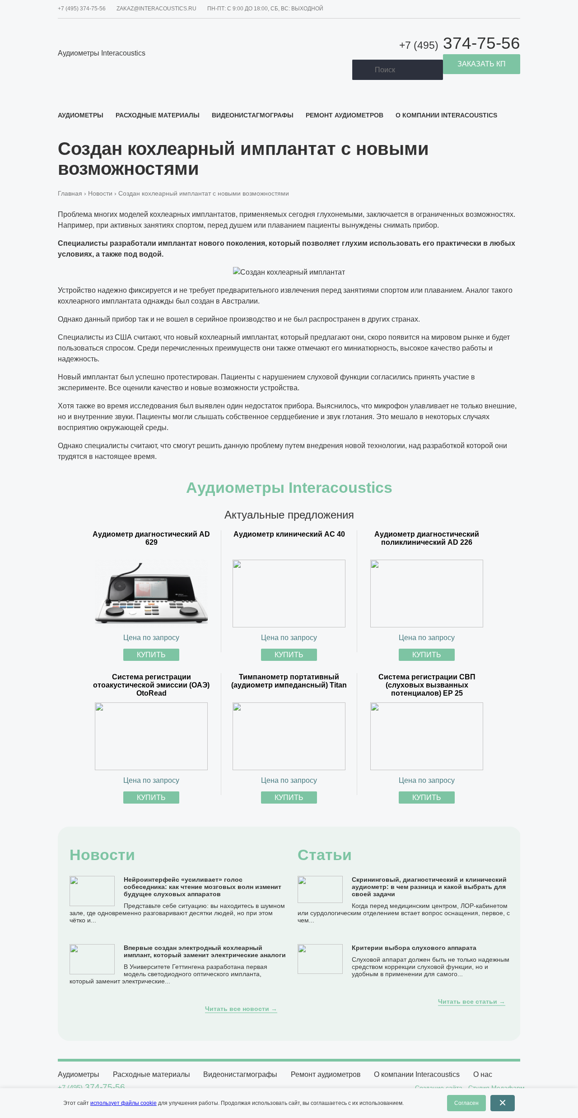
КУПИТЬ (151, 655)
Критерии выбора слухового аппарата (414, 947)
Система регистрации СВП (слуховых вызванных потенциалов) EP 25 (426, 685)
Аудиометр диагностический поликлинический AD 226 (426, 538)
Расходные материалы (158, 115)
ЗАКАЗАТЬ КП (481, 64)
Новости (100, 193)
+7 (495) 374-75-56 (82, 8)
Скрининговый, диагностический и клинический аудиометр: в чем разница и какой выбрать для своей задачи (429, 887)
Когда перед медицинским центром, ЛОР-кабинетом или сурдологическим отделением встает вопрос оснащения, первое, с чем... (404, 913)
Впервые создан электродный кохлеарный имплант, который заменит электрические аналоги (205, 951)
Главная (70, 193)
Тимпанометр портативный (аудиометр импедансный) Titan (289, 681)
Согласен (466, 1103)
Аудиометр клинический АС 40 (289, 534)
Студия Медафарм (496, 1087)
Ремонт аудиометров (344, 115)
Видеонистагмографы (253, 115)
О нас (482, 1074)
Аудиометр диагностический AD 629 (151, 538)
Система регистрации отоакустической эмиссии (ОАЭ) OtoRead (151, 685)
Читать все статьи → (471, 1001)
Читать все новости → (241, 1008)
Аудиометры (80, 115)
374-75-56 (459, 43)
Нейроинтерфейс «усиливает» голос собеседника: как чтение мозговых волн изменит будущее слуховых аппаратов (202, 887)
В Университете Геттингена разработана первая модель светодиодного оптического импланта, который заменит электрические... (168, 974)
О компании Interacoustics (446, 115)
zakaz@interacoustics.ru (156, 8)
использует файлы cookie (123, 1103)
